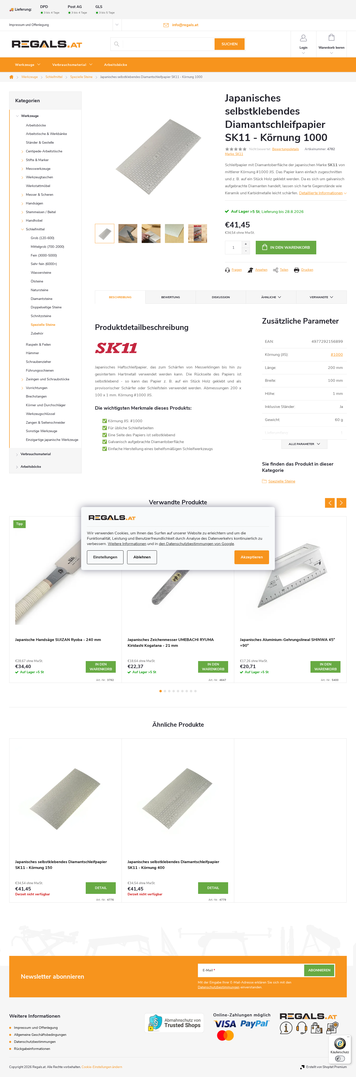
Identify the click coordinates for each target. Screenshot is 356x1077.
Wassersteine (41, 272)
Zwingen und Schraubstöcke (47, 379)
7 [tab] (187, 691)
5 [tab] (178, 691)
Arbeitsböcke (36, 125)
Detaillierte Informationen (321, 193)
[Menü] (348, 1038)
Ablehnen (142, 557)
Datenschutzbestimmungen (219, 987)
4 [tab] (173, 691)
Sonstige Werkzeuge (41, 431)
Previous (330, 503)
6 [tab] (182, 691)
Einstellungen (105, 557)
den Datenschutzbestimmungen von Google (196, 543)
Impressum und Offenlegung (29, 25)
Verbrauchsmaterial (36, 454)
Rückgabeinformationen (32, 1048)
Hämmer (32, 353)
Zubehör (37, 333)
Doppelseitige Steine (46, 307)
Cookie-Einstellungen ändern (102, 1067)
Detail (101, 888)
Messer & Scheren (39, 194)
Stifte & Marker (37, 160)
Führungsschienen (40, 370)
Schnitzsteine (41, 316)
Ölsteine (37, 281)
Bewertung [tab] (170, 297)
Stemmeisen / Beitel (41, 212)
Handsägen (34, 203)
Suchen (230, 44)
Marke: (234, 154)
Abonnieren (319, 970)
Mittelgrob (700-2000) (47, 246)
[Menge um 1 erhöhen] (246, 244)
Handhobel (34, 220)
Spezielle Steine (43, 324)
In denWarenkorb (101, 666)
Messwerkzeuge (38, 168)
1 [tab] (160, 691)
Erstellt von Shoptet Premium (326, 1067)
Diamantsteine (41, 299)
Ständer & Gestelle (40, 142)
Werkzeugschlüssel (40, 414)
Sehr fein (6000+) (44, 264)
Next (341, 503)
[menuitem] (27, 64)
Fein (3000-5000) (44, 255)
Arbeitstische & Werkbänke (46, 134)
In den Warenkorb (290, 247)
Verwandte (319, 297)
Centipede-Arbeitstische (44, 151)
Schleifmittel (35, 229)
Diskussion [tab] (221, 297)
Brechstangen (36, 396)
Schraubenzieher (38, 361)
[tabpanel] (65, 599)
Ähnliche (268, 297)
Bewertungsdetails (285, 149)
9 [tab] (195, 691)
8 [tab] (191, 691)
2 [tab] (165, 691)
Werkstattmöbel (38, 186)
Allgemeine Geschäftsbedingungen (40, 1034)
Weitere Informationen (127, 543)
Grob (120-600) (42, 238)
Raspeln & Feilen (38, 344)
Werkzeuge (30, 116)
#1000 (337, 354)
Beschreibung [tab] (120, 297)
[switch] (340, 1058)
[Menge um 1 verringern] (246, 251)
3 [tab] (169, 691)
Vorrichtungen (36, 388)
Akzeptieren (252, 557)
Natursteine (39, 290)
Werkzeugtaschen (39, 177)
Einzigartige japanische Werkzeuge (52, 439)
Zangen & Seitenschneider (45, 422)
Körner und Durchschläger (46, 405)
